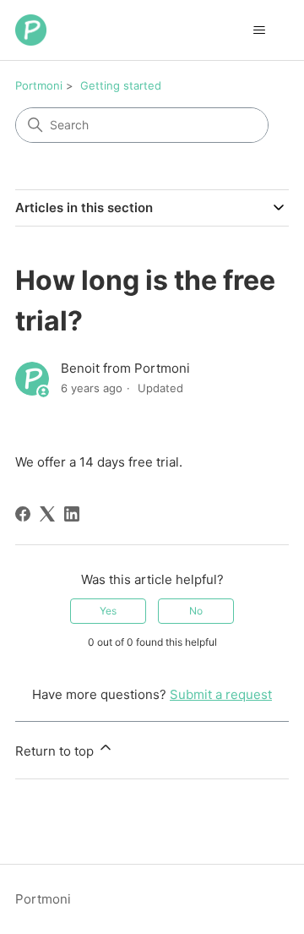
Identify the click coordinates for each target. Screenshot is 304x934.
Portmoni (38, 85)
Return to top (56, 751)
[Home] (30, 30)
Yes (108, 610)
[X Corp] (47, 514)
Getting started (120, 85)
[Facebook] (22, 514)
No (196, 610)
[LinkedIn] (71, 514)
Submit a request (221, 694)
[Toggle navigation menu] (259, 30)
